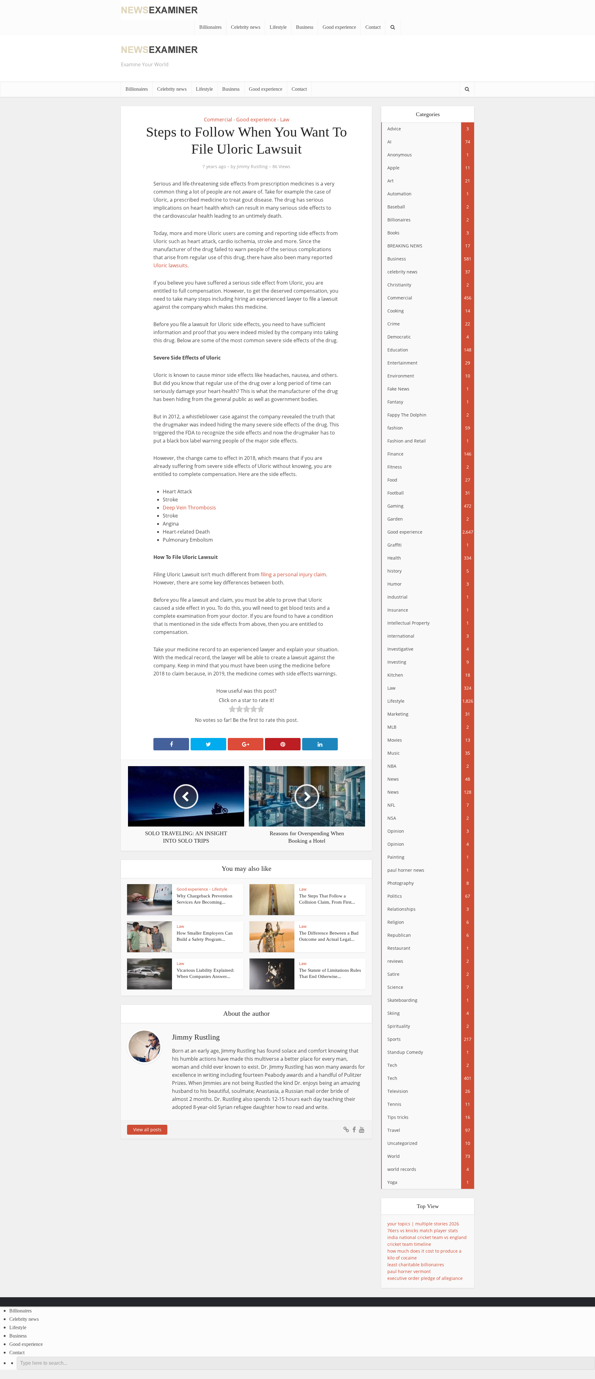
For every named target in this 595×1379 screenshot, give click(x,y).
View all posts (147, 1129)
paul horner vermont (409, 1271)
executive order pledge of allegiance (425, 1278)
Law (284, 119)
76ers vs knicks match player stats (422, 1230)
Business (304, 27)
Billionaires (210, 27)
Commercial (218, 119)
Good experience (339, 27)
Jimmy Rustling (252, 166)
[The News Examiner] (159, 9)
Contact (373, 27)
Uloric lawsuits (170, 265)
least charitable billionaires (415, 1265)
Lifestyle (278, 27)
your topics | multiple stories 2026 (423, 1224)
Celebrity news (245, 27)
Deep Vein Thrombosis (189, 507)
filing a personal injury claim (293, 574)
